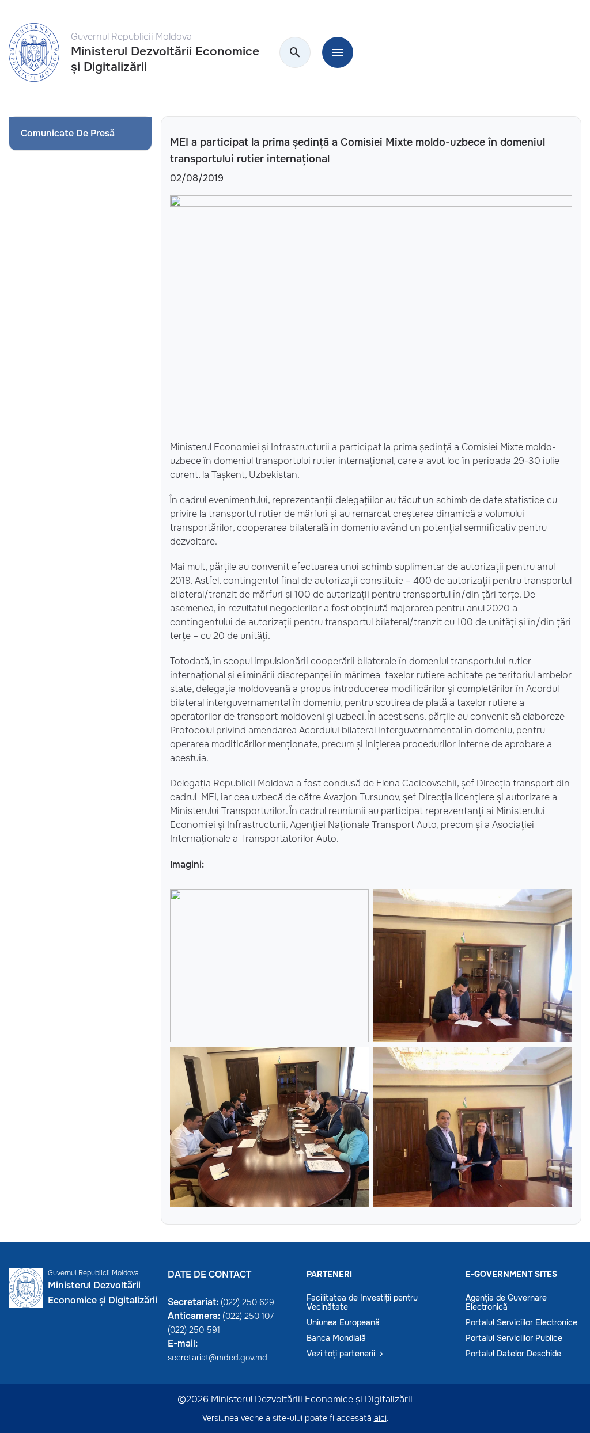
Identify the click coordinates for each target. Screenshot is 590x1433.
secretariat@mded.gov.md (217, 1357)
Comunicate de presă (68, 133)
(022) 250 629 (247, 1302)
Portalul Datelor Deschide (513, 1353)
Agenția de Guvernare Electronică (506, 1302)
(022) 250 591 (194, 1330)
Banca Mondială (336, 1338)
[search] (295, 52)
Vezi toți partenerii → (345, 1353)
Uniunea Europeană (343, 1322)
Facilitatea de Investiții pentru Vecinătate (362, 1302)
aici (380, 1418)
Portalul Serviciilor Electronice (521, 1322)
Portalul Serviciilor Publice (514, 1338)
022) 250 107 (249, 1316)
